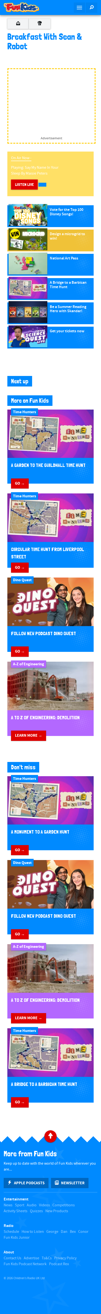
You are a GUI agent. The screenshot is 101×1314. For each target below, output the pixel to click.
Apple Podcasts (29, 1183)
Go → (20, 483)
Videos (44, 1205)
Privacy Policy (65, 1258)
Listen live (24, 184)
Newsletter (73, 1183)
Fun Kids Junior (17, 1237)
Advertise (31, 1258)
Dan (64, 1231)
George (52, 1231)
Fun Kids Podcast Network (25, 1264)
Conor (83, 1231)
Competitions (63, 1205)
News (8, 1205)
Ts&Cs (47, 1258)
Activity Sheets (15, 1211)
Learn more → (28, 735)
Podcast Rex (59, 1264)
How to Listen (33, 1231)
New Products (56, 1211)
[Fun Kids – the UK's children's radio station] (25, 7)
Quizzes (36, 1211)
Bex (73, 1231)
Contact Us (12, 1258)
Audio (32, 1205)
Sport (19, 1205)
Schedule (11, 1231)
